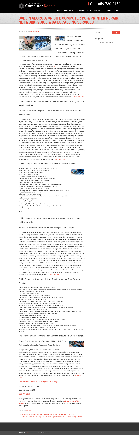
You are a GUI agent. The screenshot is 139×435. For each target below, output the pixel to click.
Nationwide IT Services (110, 10)
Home (59, 10)
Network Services (93, 10)
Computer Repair (78, 10)
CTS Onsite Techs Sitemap (105, 43)
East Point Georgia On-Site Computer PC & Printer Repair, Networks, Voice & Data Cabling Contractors (53, 417)
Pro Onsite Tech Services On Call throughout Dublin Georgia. (39, 382)
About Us (67, 10)
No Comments (34, 31)
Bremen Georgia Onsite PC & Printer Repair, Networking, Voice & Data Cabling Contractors (47, 414)
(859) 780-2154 (79, 97)
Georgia (55, 66)
